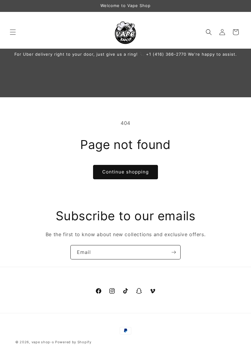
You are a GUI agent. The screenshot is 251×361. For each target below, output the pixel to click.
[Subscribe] (173, 252)
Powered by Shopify (73, 342)
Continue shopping (125, 172)
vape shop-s (43, 342)
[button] (13, 32)
